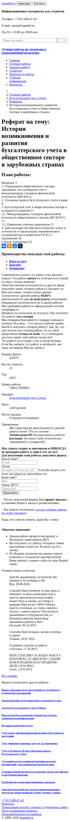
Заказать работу (19, 67)
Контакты (15, 84)
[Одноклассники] (9, 246)
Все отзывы (9, 675)
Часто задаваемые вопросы (19, 810)
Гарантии (15, 70)
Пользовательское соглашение (22, 814)
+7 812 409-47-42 (13, 800)
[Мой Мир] (14, 246)
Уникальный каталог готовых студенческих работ (35, 807)
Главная (14, 60)
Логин (6, 466)
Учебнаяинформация (17, 79)
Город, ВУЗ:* (10, 485)
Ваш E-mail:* (10, 458)
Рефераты (15, 101)
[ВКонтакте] (4, 246)
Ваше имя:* (9, 477)
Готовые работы (20, 63)
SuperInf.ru (26, 817)
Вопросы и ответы (21, 74)
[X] (20, 246)
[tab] (18, 261)
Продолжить (10, 492)
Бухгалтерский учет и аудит (27, 98)
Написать (8, 803)
